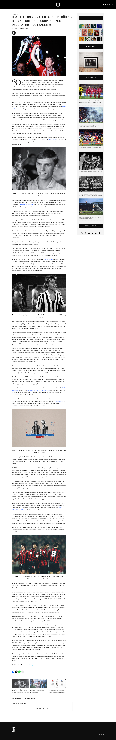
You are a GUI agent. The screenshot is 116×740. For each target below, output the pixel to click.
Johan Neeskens (16, 142)
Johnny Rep (21, 204)
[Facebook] (89, 233)
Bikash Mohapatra (24, 28)
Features (15, 14)
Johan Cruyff (52, 139)
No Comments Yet (21, 703)
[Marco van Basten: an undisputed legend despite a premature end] (38, 683)
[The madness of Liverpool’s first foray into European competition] (91, 161)
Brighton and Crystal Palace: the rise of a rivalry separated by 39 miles (90, 148)
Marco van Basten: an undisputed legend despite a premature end (37, 690)
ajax (16, 698)
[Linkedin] (92, 233)
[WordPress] (96, 233)
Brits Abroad (71, 728)
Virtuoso (101, 730)
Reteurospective (93, 730)
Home (102, 728)
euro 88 (19, 698)
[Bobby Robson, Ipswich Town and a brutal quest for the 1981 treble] (91, 206)
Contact (90, 728)
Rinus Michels (59, 401)
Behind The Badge (61, 728)
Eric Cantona (31, 390)
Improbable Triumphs (50, 730)
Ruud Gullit (20, 510)
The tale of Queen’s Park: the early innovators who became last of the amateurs (90, 194)
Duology (96, 728)
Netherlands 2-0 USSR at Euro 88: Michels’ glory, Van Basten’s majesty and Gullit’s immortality (57, 690)
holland (24, 698)
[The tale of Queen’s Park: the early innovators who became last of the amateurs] (91, 184)
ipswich (29, 698)
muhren (33, 698)
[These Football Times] (58, 4)
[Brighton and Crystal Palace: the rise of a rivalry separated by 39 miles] (91, 137)
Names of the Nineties (64, 730)
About (52, 728)
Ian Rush (47, 390)
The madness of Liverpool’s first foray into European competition (90, 172)
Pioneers (84, 730)
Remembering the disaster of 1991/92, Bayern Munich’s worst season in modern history (90, 102)
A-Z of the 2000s (45, 728)
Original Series (76, 730)
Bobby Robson (49, 259)
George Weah (40, 390)
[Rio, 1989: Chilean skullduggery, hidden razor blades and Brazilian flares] (91, 115)
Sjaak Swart (29, 204)
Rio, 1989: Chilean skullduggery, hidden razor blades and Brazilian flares (89, 125)
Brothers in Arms (81, 728)
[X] (82, 233)
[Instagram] (85, 233)
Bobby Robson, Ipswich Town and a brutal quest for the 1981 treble (90, 217)
